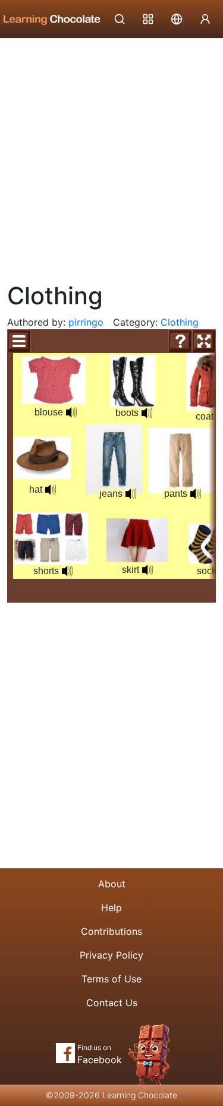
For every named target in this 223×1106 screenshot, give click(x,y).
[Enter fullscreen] (204, 341)
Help (111, 907)
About (111, 884)
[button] (71, 412)
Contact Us (111, 1003)
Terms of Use (111, 979)
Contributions (111, 931)
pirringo (85, 322)
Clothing (180, 322)
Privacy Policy (111, 955)
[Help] (180, 341)
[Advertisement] (111, 156)
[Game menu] (19, 341)
